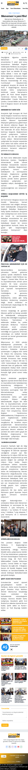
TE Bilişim (18, 761)
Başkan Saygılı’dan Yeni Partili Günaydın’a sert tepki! (7, 683)
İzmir (2, 8)
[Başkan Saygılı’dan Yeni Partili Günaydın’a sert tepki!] (7, 676)
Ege (7, 8)
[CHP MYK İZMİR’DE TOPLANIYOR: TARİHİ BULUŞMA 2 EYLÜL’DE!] (21, 662)
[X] (9, 746)
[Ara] (26, 3)
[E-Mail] (11, 649)
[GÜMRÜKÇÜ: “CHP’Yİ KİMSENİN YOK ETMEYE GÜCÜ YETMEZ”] (7, 662)
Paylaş (5, 48)
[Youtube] (18, 746)
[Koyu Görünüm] (24, 3)
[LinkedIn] (15, 746)
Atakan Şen (14, 646)
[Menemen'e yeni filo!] (14, 38)
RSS (4, 756)
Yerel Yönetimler (15, 8)
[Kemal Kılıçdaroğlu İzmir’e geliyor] (21, 676)
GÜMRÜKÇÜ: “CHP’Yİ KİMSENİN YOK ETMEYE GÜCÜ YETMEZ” (7, 668)
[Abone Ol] (26, 49)
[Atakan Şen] (5, 647)
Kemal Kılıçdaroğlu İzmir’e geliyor (20, 681)
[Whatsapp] (21, 746)
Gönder (4, 725)
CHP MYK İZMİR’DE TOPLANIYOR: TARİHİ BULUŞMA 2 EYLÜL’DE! (21, 668)
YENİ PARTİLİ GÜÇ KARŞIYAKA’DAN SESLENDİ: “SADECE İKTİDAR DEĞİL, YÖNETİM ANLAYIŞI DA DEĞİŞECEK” (6, 699)
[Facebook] (7, 746)
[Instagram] (12, 746)
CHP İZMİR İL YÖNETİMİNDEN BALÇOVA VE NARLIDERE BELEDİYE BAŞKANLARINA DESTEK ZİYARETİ (20, 699)
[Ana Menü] (1, 3)
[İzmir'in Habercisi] (13, 3)
